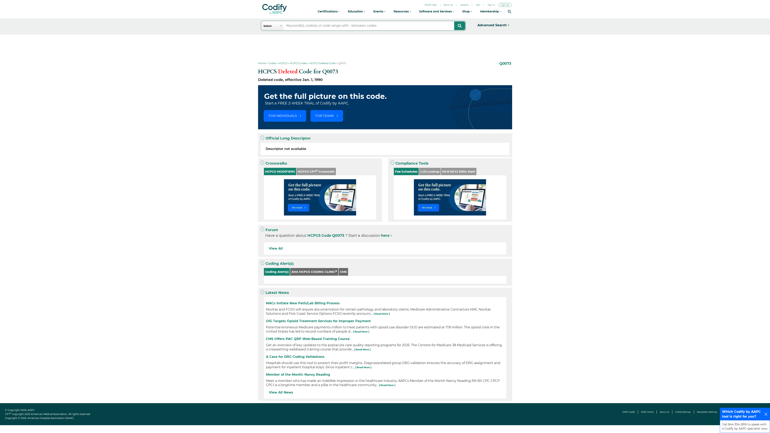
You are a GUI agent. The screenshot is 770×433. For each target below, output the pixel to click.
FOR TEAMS (324, 116)
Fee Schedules (406, 171)
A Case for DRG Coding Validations (295, 357)
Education (356, 11)
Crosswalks (276, 163)
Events (378, 11)
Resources (401, 11)
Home (262, 63)
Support (464, 5)
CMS (343, 272)
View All (276, 248)
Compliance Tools (412, 163)
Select (267, 25)
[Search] (509, 11)
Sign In (491, 5)
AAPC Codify (628, 412)
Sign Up (505, 5)
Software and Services (436, 11)
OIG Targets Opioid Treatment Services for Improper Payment (318, 321)
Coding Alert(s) (279, 263)
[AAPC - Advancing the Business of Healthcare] (274, 9)
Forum (271, 230)
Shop (466, 11)
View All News (281, 392)
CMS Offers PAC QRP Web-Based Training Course (308, 339)
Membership (490, 11)
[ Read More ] (382, 313)
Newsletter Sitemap (707, 412)
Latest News (277, 292)
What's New (431, 5)
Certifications (328, 11)
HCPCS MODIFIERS (280, 171)
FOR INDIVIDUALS (283, 116)
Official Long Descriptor (288, 138)
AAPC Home (647, 412)
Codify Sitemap (683, 412)
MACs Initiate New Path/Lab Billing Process (303, 303)
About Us (448, 5)
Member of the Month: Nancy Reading (298, 374)
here (385, 235)
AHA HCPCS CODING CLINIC (314, 272)
